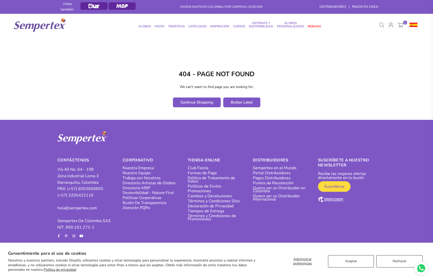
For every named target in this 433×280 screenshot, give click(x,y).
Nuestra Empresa (138, 168)
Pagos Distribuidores (272, 178)
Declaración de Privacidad (211, 206)
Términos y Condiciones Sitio (214, 201)
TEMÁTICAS (176, 26)
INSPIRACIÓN (219, 26)
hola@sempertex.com (77, 208)
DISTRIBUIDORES (332, 7)
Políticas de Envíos (204, 186)
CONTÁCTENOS (73, 160)
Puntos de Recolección (273, 183)
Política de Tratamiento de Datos (211, 179)
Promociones (199, 191)
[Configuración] (412, 25)
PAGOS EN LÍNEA (365, 7)
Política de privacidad (60, 269)
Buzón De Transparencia (144, 203)
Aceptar (351, 261)
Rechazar (399, 261)
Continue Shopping (196, 102)
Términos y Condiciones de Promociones (212, 217)
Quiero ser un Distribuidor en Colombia (279, 189)
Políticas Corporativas (142, 198)
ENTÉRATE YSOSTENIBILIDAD (261, 24)
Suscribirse (334, 186)
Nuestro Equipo (137, 173)
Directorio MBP (136, 188)
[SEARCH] (381, 25)
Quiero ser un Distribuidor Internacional (276, 197)
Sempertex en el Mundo (274, 168)
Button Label (242, 102)
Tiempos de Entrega (206, 211)
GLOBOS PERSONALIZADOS (290, 24)
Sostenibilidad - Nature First (148, 193)
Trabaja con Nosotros (142, 178)
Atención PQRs (136, 208)
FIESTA (159, 26)
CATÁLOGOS (197, 26)
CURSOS (239, 26)
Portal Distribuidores (272, 173)
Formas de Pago (202, 173)
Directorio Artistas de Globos (149, 183)
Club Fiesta (198, 168)
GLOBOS (145, 26)
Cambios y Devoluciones (210, 196)
